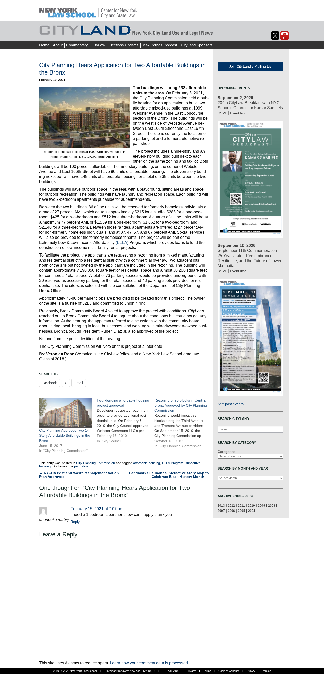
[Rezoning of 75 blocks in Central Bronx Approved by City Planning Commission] (183, 423)
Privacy (191, 670)
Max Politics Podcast (159, 45)
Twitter (275, 35)
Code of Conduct (228, 670)
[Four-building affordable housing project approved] (126, 420)
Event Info (238, 113)
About (58, 45)
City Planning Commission (95, 463)
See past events (231, 404)
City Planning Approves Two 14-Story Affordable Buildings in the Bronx (64, 435)
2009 (261, 505)
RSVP (222, 113)
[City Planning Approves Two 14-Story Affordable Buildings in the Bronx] (65, 413)
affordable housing (146, 463)
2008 (271, 505)
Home (44, 45)
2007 (221, 510)
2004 (251, 510)
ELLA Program (172, 463)
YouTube (284, 35)
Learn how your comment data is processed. (149, 663)
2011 (241, 505)
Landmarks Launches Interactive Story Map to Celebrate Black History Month (169, 475)
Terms (207, 670)
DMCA (250, 670)
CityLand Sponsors (197, 45)
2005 (241, 510)
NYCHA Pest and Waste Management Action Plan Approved (79, 475)
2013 (221, 505)
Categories (226, 451)
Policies (266, 670)
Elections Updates (124, 45)
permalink (81, 466)
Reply (75, 522)
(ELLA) (122, 242)
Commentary (77, 45)
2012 (231, 505)
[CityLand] (88, 10)
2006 (231, 510)
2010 (251, 505)
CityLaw (98, 45)
